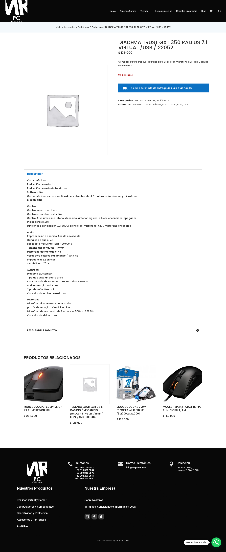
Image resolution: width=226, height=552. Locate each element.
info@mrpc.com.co (136, 467)
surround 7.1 (169, 104)
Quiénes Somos (128, 11)
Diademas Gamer (145, 100)
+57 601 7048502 (84, 467)
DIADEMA (137, 104)
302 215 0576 (86, 473)
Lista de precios (163, 11)
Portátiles (22, 526)
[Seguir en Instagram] (87, 516)
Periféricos (97, 27)
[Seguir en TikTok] (101, 516)
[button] (216, 542)
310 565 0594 (86, 470)
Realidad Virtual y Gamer (31, 500)
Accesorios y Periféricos (76, 27)
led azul (156, 104)
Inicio (113, 11)
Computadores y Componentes (35, 506)
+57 (77, 470)
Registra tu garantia (186, 11)
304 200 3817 (86, 475)
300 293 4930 (86, 478)
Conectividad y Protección (32, 513)
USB (186, 104)
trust (179, 104)
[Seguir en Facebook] (94, 516)
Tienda (144, 11)
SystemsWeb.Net (121, 540)
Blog (203, 11)
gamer (147, 104)
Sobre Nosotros (94, 500)
